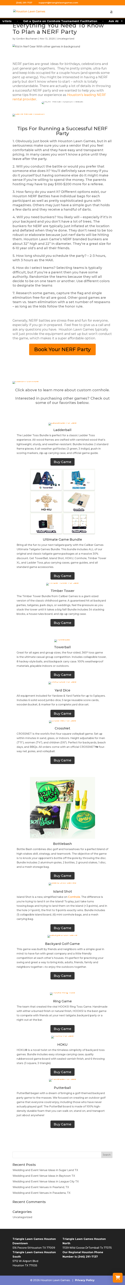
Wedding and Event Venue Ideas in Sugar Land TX (45, 1170)
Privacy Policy (85, 1280)
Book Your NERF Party (62, 349)
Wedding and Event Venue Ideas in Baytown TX (44, 1175)
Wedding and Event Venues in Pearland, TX (41, 1187)
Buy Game (62, 462)
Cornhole (74, 896)
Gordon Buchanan (27, 38)
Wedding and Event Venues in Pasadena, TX (41, 1192)
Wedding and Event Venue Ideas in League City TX (46, 1181)
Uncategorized (65, 38)
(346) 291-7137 (24, 2)
